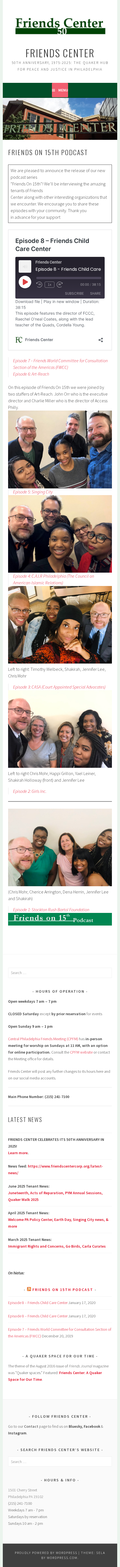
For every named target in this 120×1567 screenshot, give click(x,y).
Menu (63, 90)
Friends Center (60, 52)
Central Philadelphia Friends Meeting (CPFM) (43, 1038)
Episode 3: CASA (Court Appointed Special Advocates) (59, 687)
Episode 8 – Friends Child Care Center (38, 1302)
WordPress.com (62, 1558)
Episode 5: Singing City (33, 492)
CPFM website (81, 1052)
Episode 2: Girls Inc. (29, 791)
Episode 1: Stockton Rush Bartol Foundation (51, 909)
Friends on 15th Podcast (62, 1289)
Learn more (18, 1152)
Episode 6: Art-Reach (31, 374)
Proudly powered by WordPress (46, 1553)
